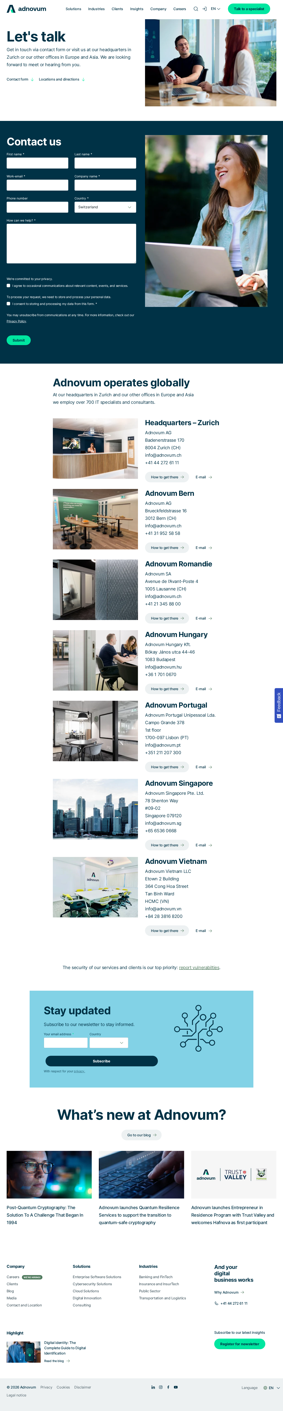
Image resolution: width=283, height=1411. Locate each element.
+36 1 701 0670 (160, 674)
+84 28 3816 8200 (164, 916)
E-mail (201, 477)
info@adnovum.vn (163, 908)
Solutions (73, 9)
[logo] (26, 9)
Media (11, 1298)
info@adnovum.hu (163, 667)
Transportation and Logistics (162, 1298)
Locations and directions (59, 79)
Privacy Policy (16, 321)
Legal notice (16, 1395)
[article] (141, 967)
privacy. (79, 1071)
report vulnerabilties (199, 967)
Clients (117, 9)
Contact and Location (24, 1305)
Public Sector (150, 1291)
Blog (10, 1291)
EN (213, 8)
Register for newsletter (239, 1344)
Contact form (17, 79)
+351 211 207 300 (163, 752)
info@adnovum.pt (163, 745)
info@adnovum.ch (163, 455)
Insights (136, 9)
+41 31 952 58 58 (162, 533)
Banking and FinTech (156, 1277)
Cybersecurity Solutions (92, 1284)
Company (158, 9)
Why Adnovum (226, 1292)
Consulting (82, 1305)
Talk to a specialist (249, 9)
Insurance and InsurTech (159, 1284)
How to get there (164, 477)
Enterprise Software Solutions (97, 1277)
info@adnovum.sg (163, 823)
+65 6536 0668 (160, 830)
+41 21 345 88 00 (163, 604)
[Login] (204, 8)
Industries (96, 9)
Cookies (63, 1387)
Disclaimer (82, 1387)
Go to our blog (139, 1135)
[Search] (196, 8)
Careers (179, 9)
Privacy (46, 1387)
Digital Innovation (87, 1298)
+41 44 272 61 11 (162, 462)
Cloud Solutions (86, 1291)
